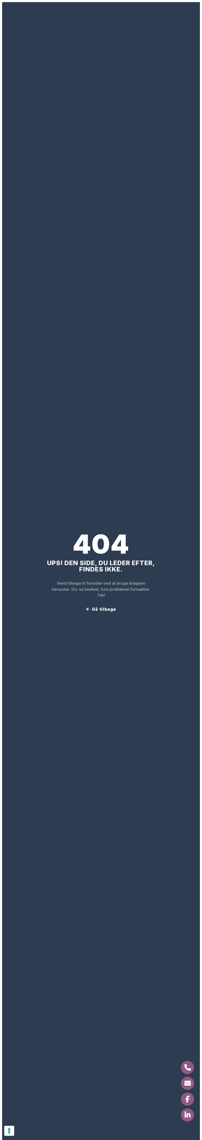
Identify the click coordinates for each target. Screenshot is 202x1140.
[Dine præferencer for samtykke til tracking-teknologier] (9, 1131)
